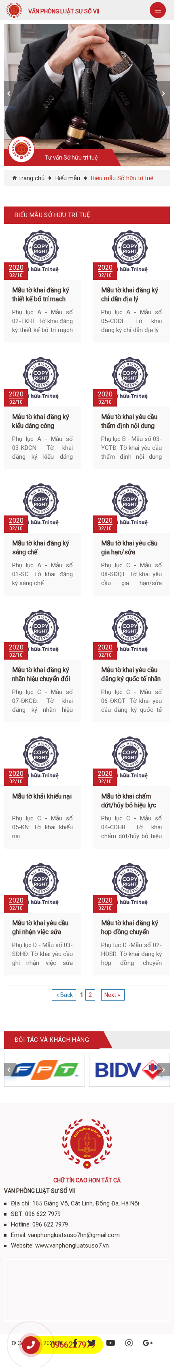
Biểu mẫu (67, 178)
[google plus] (148, 1343)
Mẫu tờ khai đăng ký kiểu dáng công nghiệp (40, 425)
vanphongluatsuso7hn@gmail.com (74, 1235)
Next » (112, 995)
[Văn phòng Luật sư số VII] (14, 18)
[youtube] (110, 1343)
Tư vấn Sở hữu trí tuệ (71, 157)
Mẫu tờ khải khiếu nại (42, 796)
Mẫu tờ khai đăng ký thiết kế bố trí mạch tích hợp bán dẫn (40, 299)
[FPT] (44, 1070)
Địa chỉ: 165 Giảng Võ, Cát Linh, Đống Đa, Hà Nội (75, 1203)
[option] (89, 95)
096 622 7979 (43, 1214)
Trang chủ (31, 178)
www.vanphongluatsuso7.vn (72, 1245)
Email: (18, 1235)
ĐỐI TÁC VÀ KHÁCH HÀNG (52, 1039)
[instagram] (129, 1343)
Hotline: (21, 1224)
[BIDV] (129, 1070)
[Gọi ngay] (31, 1345)
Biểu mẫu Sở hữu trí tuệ (122, 178)
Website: (22, 1245)
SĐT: (17, 1214)
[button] (10, 93)
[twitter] (92, 1343)
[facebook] (75, 1343)
